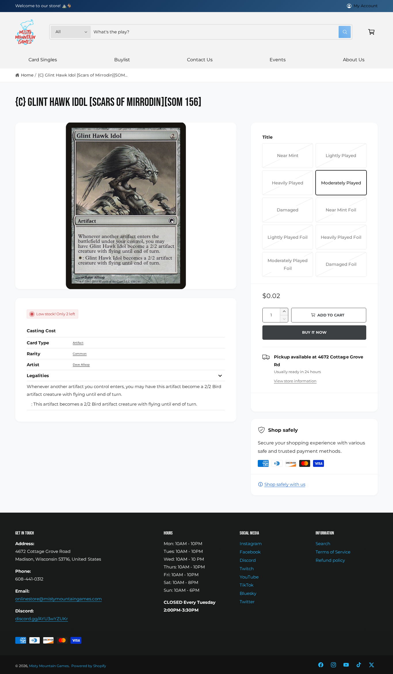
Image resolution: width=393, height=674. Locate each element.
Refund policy (330, 560)
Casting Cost (41, 330)
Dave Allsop (81, 364)
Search (323, 543)
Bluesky (248, 593)
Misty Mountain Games (49, 666)
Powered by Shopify (88, 666)
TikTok (246, 585)
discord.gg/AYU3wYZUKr (41, 618)
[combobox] (222, 31)
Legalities (38, 375)
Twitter (247, 601)
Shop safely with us (284, 484)
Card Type (38, 342)
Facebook (250, 552)
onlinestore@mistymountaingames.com (58, 599)
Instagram (251, 543)
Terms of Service (333, 552)
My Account (366, 5)
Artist (33, 364)
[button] (371, 31)
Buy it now (314, 332)
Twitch (247, 568)
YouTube (249, 577)
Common (80, 354)
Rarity (33, 353)
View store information (295, 381)
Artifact (78, 343)
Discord (248, 560)
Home (27, 75)
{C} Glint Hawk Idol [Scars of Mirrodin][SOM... (82, 75)
